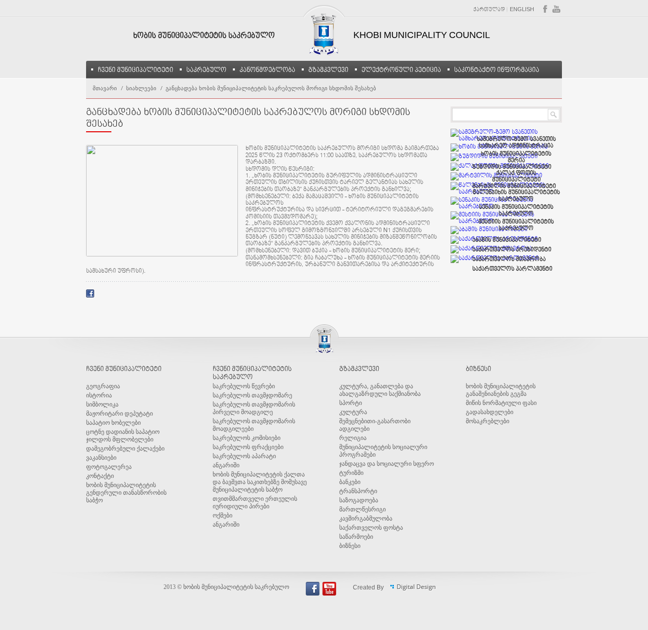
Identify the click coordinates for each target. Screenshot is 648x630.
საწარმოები (356, 536)
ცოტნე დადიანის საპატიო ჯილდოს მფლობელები (122, 435)
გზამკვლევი (328, 70)
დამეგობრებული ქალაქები (125, 448)
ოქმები (222, 515)
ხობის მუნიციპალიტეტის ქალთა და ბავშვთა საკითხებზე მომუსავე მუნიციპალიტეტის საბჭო (260, 482)
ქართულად (489, 10)
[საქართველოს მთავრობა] (491, 249)
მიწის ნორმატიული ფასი (501, 402)
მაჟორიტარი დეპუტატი (119, 413)
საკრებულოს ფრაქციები (248, 447)
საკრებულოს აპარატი (244, 456)
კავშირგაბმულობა (365, 518)
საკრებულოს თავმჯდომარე (252, 395)
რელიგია (353, 437)
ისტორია (99, 395)
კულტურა (353, 412)
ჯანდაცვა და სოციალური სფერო (386, 463)
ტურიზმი (351, 472)
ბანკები (349, 482)
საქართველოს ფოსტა (371, 527)
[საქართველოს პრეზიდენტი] (494, 240)
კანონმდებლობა (267, 70)
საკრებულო (206, 70)
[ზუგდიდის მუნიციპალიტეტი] (494, 157)
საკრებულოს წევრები (244, 386)
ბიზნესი (349, 545)
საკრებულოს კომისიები (246, 437)
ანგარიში (226, 465)
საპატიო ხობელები (113, 422)
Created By (369, 587)
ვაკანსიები (101, 457)
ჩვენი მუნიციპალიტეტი (135, 70)
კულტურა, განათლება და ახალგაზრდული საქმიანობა (380, 390)
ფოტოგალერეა (109, 466)
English (522, 10)
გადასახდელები (489, 412)
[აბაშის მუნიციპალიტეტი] (489, 230)
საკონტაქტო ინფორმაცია (496, 70)
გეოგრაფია (103, 386)
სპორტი (350, 402)
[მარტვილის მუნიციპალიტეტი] (496, 176)
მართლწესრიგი (362, 509)
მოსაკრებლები (487, 421)
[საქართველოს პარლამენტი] (495, 259)
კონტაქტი (100, 475)
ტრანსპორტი (358, 491)
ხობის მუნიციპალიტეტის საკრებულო (204, 36)
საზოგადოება (358, 500)
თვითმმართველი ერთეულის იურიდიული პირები (255, 502)
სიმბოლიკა (102, 404)
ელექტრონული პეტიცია (401, 70)
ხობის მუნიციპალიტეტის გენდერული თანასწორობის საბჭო (126, 492)
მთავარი (105, 88)
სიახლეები (141, 88)
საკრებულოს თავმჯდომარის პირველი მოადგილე (254, 408)
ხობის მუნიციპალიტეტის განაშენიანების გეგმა (501, 390)
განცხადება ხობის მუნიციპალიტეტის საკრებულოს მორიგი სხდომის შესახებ (271, 88)
